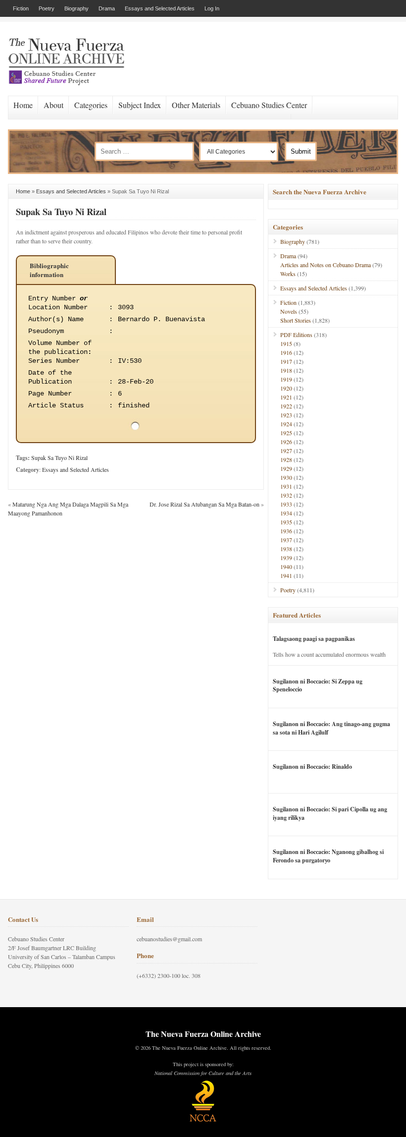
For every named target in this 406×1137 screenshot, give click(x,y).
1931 (286, 486)
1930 (286, 477)
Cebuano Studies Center (269, 105)
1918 (286, 370)
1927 (286, 451)
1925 (286, 433)
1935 (286, 522)
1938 (286, 549)
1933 (286, 504)
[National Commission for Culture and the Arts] (203, 1120)
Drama (107, 8)
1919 (286, 379)
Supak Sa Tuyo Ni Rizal (61, 211)
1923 (286, 415)
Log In (211, 8)
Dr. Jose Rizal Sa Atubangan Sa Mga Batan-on (204, 504)
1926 (286, 442)
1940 (286, 566)
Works (288, 274)
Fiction (21, 8)
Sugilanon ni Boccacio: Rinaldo (312, 766)
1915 (286, 343)
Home (23, 105)
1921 (286, 397)
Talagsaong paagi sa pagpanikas (314, 638)
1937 (286, 540)
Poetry (46, 8)
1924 (286, 424)
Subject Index (139, 105)
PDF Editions (296, 335)
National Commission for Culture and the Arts (203, 1073)
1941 (286, 575)
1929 (286, 468)
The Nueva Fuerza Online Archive (203, 1033)
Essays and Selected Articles (160, 8)
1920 (286, 388)
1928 (286, 459)
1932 (286, 495)
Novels (288, 311)
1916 (286, 352)
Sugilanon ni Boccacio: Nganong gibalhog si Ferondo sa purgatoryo (328, 856)
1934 (286, 513)
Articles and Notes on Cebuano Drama (325, 265)
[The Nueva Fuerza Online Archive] (70, 83)
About (53, 105)
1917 (286, 361)
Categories (90, 105)
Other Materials (196, 105)
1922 (286, 406)
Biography (76, 8)
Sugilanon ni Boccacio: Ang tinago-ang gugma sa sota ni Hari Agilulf (331, 728)
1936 (286, 531)
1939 (286, 558)
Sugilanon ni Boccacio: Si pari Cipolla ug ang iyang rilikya (330, 813)
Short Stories (295, 320)
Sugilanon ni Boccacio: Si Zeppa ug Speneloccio (317, 685)
